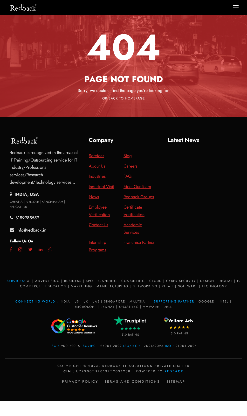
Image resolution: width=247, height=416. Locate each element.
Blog (128, 156)
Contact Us (98, 225)
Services (96, 156)
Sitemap (175, 381)
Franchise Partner (139, 242)
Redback (174, 371)
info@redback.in (31, 230)
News (94, 197)
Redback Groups (139, 197)
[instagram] (20, 250)
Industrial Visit (101, 186)
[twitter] (30, 250)
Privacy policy (80, 381)
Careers (130, 166)
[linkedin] (40, 250)
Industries (97, 176)
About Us (97, 166)
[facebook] (11, 250)
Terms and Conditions (132, 381)
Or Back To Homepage (123, 98)
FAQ (127, 176)
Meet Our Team (137, 186)
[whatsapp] (50, 250)
